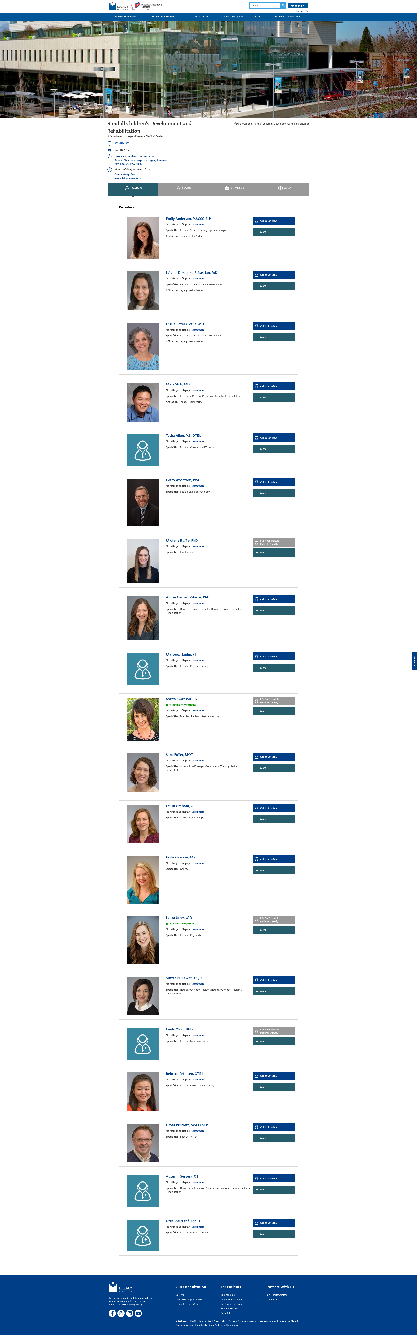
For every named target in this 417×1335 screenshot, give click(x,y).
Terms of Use (205, 1320)
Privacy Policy (220, 1320)
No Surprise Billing (287, 1320)
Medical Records (229, 1308)
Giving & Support (233, 16)
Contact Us (302, 11)
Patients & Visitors (200, 16)
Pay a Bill (225, 1313)
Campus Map (121, 174)
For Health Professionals (288, 16)
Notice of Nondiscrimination (242, 1320)
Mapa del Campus (124, 178)
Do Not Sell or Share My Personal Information (217, 1324)
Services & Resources (163, 16)
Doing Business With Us (188, 1304)
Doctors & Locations (125, 16)
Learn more (197, 224)
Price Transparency (267, 1320)
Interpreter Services (231, 1304)
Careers (180, 1294)
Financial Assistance (231, 1299)
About (258, 16)
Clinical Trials (228, 1294)
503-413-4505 (122, 143)
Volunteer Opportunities (189, 1299)
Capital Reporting (184, 1324)
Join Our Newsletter (276, 1294)
